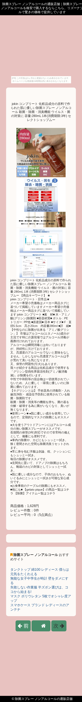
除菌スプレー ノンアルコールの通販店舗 (44, 699)
